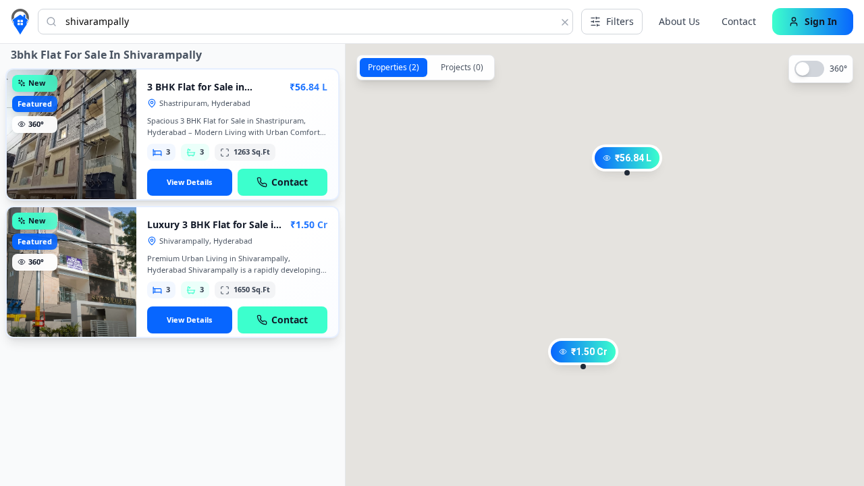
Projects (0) (462, 67)
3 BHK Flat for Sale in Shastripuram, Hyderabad (207, 93)
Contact (739, 21)
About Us (679, 21)
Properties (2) (393, 67)
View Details (189, 182)
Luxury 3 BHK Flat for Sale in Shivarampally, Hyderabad (213, 231)
